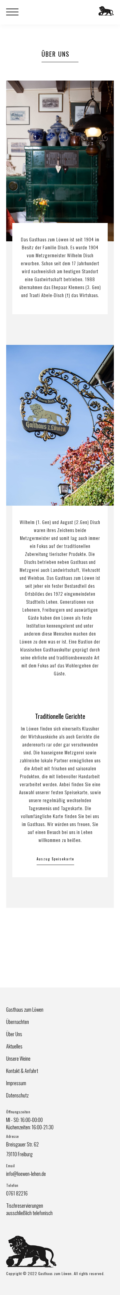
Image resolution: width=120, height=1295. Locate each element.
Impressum (16, 1083)
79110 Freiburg (19, 1154)
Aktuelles (14, 1046)
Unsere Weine (18, 1058)
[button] (15, 12)
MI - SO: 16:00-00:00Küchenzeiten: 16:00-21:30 (30, 1123)
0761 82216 (17, 1193)
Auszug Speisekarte (55, 858)
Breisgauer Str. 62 (22, 1144)
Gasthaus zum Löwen (24, 1009)
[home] (104, 15)
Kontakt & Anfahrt (22, 1070)
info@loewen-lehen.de (26, 1173)
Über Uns (14, 1034)
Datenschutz (17, 1095)
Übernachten (17, 1021)
